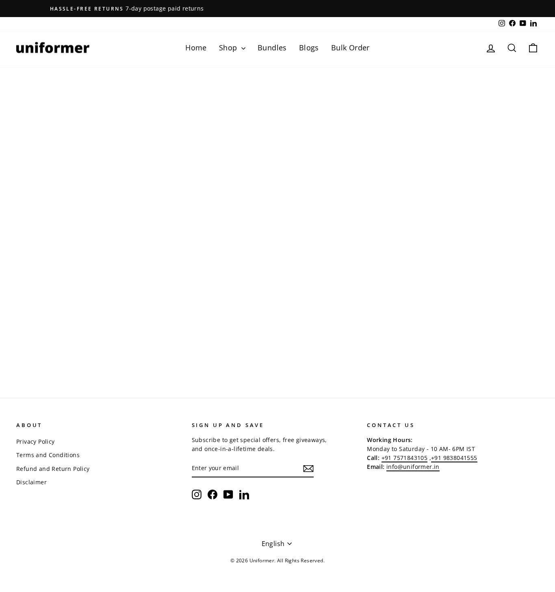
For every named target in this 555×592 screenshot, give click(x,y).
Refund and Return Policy (53, 469)
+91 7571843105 (405, 458)
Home (196, 47)
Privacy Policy (35, 441)
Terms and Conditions (48, 455)
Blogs (309, 47)
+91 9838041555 (454, 458)
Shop (229, 47)
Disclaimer (31, 482)
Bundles (272, 47)
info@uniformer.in (413, 467)
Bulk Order (350, 47)
